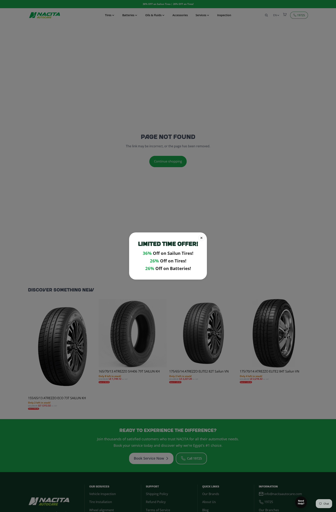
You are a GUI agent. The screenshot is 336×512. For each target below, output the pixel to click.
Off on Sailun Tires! (168, 253)
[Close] (201, 238)
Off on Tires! (168, 261)
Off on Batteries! (168, 268)
